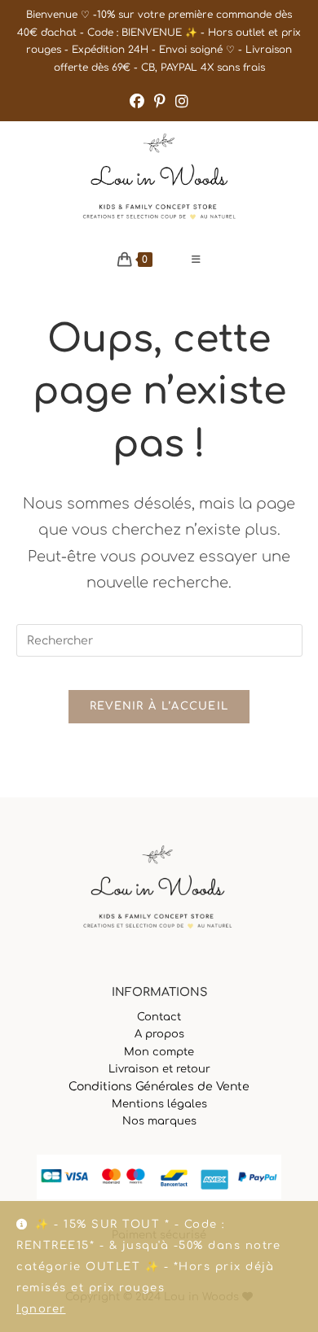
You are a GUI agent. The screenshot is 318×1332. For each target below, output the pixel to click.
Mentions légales (159, 1104)
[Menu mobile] (196, 259)
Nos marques (159, 1121)
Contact (159, 1017)
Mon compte (159, 1052)
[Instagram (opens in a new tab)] (181, 102)
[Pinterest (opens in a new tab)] (159, 102)
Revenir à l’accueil (159, 706)
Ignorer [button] (41, 1309)
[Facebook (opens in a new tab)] (137, 102)
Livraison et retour (159, 1069)
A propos (159, 1034)
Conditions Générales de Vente (159, 1087)
